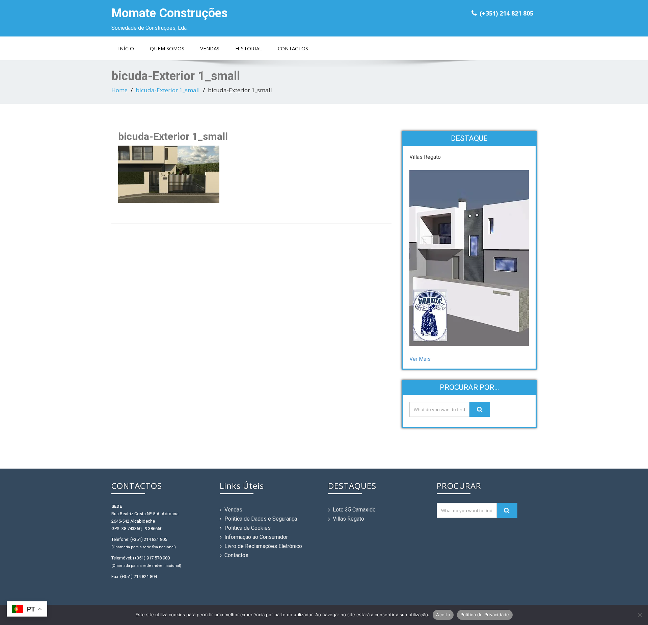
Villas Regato (348, 519)
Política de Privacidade (484, 614)
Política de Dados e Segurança (260, 519)
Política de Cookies (247, 528)
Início (126, 48)
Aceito (443, 614)
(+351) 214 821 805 (506, 13)
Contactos (293, 48)
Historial (248, 48)
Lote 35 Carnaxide (354, 509)
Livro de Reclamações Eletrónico (263, 546)
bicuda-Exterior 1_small (168, 90)
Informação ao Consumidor (256, 537)
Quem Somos (167, 48)
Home (119, 90)
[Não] (639, 614)
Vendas (209, 48)
